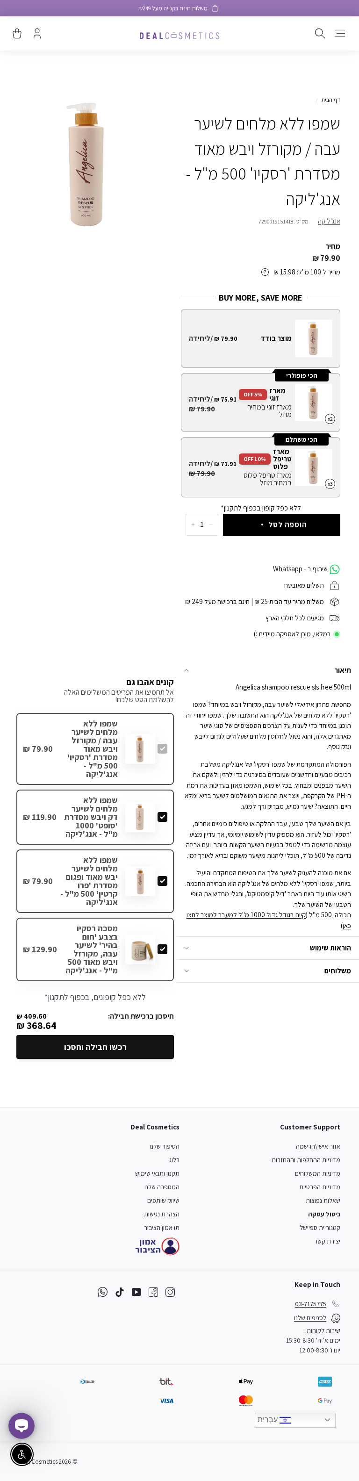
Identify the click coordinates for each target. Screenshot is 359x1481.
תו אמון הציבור (162, 1227)
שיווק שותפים (163, 1200)
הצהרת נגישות (162, 1214)
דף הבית (330, 100)
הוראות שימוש (330, 948)
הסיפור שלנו (165, 1146)
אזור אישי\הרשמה (318, 1146)
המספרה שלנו (162, 1187)
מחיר (332, 246)
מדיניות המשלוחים (317, 1173)
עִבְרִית (269, 1419)
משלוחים (337, 971)
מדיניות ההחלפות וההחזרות (306, 1160)
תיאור (342, 670)
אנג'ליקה (329, 220)
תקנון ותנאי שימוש (157, 1173)
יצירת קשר (327, 1241)
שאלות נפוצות (323, 1200)
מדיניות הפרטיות (319, 1187)
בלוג (174, 1160)
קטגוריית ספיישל (320, 1227)
